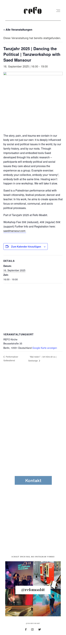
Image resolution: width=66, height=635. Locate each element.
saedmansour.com (14, 231)
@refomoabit (33, 590)
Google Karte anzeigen (44, 347)
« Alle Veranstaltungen (17, 29)
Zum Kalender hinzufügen (26, 246)
